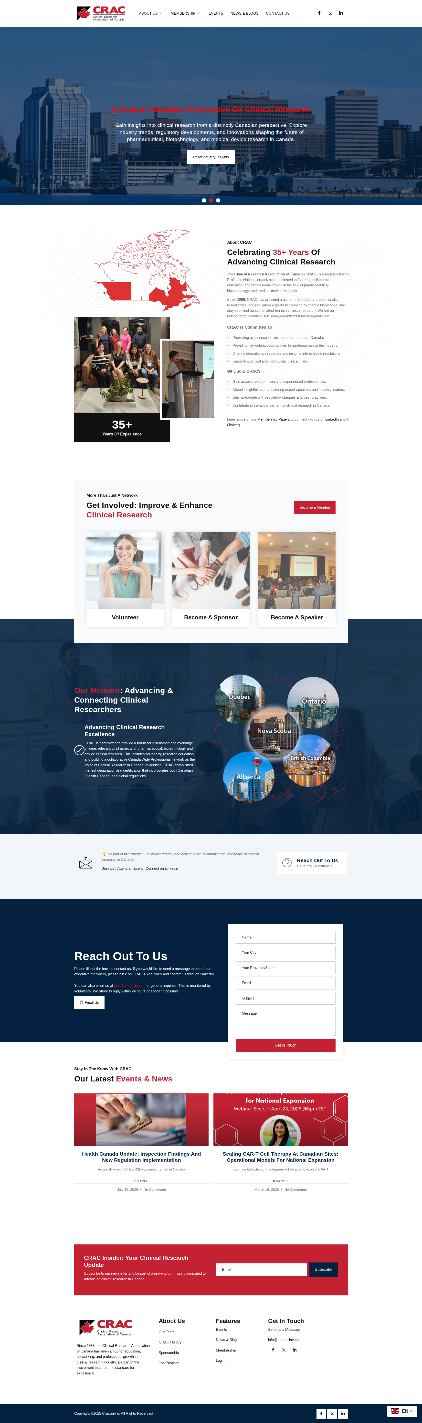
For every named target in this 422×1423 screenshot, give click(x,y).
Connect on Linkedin (162, 868)
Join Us (108, 868)
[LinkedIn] (341, 13)
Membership (183, 13)
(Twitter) (233, 425)
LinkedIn (332, 419)
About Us (148, 13)
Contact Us (278, 13)
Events (216, 13)
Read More (141, 1181)
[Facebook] (319, 13)
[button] (204, 200)
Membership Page (272, 419)
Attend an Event (130, 868)
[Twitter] (330, 13)
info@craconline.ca (129, 985)
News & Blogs (245, 13)
